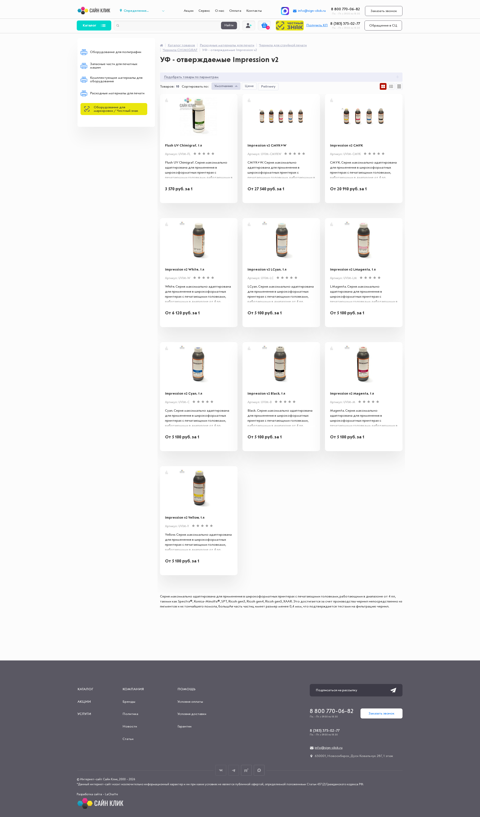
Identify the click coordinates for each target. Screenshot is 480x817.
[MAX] (285, 11)
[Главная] (161, 45)
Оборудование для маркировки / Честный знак (116, 109)
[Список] (391, 86)
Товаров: (167, 86)
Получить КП (317, 25)
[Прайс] (399, 86)
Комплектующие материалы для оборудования (116, 79)
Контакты (254, 11)
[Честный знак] (290, 26)
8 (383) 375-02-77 (345, 24)
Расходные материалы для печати (117, 93)
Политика (130, 714)
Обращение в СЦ (383, 25)
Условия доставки (192, 714)
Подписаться (393, 690)
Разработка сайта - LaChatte (97, 794)
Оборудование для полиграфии (115, 52)
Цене (249, 86)
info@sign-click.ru (312, 11)
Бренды (128, 701)
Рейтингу (268, 86)
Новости (129, 726)
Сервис (204, 11)
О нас (219, 11)
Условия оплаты (190, 701)
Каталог (89, 25)
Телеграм (233, 770)
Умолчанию (223, 86)
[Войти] (248, 26)
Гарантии (185, 726)
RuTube (246, 770)
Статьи (128, 739)
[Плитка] (383, 86)
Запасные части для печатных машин (113, 65)
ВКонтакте (221, 770)
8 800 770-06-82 (345, 9)
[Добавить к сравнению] (166, 100)
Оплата (235, 11)
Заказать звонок (383, 11)
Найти (229, 25)
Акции (189, 11)
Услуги (84, 714)
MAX (259, 770)
